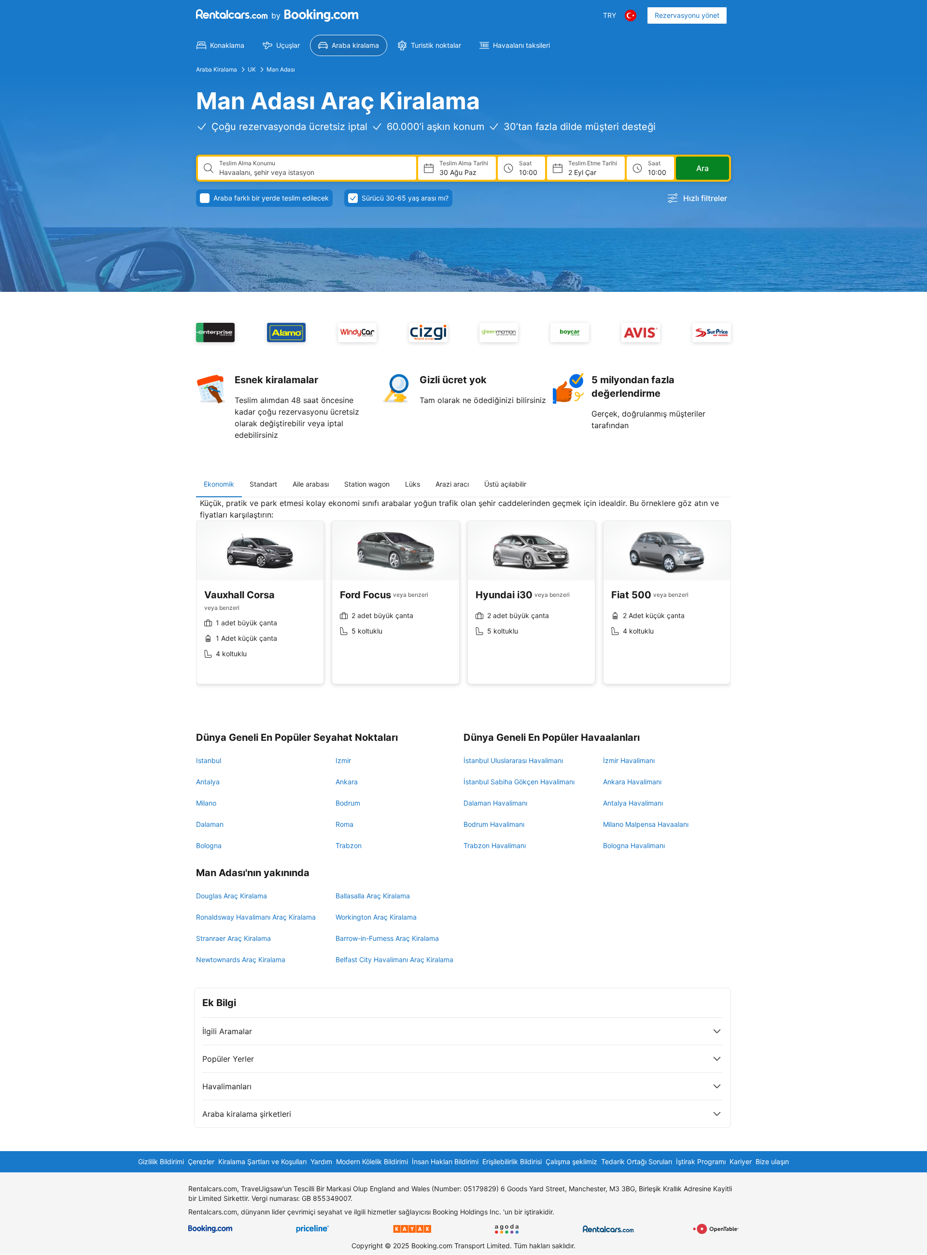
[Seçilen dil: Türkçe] (630, 15)
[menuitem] (220, 45)
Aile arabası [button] (311, 484)
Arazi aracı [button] (452, 484)
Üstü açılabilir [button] (505, 484)
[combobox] (313, 172)
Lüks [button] (412, 484)
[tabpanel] (463, 598)
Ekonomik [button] (219, 484)
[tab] (219, 484)
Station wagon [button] (367, 484)
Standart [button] (263, 484)
